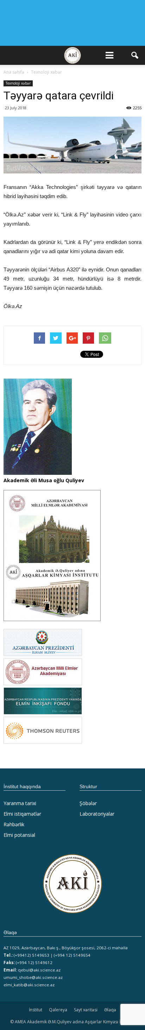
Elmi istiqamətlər (22, 813)
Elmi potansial (19, 835)
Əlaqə (110, 1010)
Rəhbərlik (14, 824)
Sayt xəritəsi (85, 1010)
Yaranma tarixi (20, 803)
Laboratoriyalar (97, 813)
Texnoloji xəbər (18, 83)
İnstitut (35, 1010)
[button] (135, 55)
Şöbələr (88, 803)
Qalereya (58, 1010)
